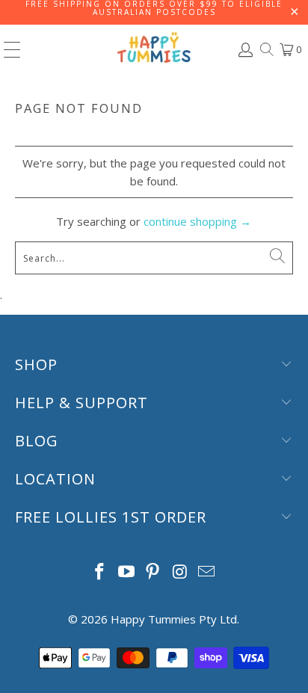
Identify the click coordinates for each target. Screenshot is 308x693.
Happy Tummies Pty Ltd (174, 619)
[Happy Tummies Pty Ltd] (154, 49)
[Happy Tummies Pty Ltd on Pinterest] (153, 572)
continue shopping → (197, 221)
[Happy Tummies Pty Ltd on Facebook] (100, 572)
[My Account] (244, 50)
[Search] (266, 49)
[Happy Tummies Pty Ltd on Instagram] (180, 572)
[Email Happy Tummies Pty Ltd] (207, 572)
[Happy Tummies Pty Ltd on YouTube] (126, 572)
